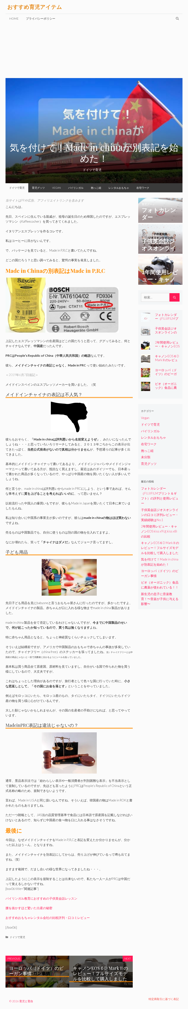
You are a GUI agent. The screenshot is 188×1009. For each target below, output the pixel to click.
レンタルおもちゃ (119, 187)
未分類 (145, 457)
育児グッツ (38, 187)
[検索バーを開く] (177, 18)
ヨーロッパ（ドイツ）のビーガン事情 (36, 970)
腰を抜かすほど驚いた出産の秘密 (29, 908)
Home (14, 18)
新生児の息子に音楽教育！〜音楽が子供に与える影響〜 (159, 599)
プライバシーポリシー (40, 18)
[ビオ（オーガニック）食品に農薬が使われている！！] (145, 388)
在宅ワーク (142, 187)
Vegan (56, 187)
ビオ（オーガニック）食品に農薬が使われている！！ (166, 389)
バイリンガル (76, 187)
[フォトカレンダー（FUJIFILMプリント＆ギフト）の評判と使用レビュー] (160, 220)
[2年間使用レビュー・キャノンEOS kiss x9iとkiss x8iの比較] (160, 282)
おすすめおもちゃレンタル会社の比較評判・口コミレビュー (48, 918)
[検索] (174, 297)
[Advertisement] (94, 50)
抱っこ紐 (96, 187)
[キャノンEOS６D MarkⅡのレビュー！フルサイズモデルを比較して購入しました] (145, 361)
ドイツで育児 (17, 187)
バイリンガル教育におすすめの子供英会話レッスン (41, 898)
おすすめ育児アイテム (34, 6)
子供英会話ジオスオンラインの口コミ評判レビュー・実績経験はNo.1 (159, 515)
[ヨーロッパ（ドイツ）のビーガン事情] (145, 375)
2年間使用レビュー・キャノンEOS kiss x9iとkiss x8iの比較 (167, 348)
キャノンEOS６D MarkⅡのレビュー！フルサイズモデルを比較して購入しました (100, 973)
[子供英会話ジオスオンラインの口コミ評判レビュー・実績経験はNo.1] (160, 251)
